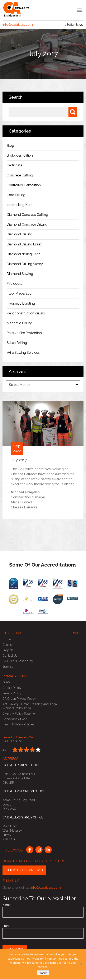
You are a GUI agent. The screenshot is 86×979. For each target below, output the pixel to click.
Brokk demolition (20, 155)
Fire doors (14, 284)
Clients (7, 644)
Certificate (14, 165)
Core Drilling (16, 195)
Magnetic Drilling (19, 323)
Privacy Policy (12, 693)
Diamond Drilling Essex (24, 244)
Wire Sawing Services (23, 353)
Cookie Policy (12, 687)
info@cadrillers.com (18, 25)
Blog (10, 146)
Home (7, 639)
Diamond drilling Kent (24, 254)
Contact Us (10, 655)
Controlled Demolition (24, 185)
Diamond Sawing (20, 274)
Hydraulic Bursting (21, 303)
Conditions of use (15, 719)
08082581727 (73, 25)
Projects (8, 650)
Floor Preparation (20, 293)
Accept (43, 972)
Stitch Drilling (17, 343)
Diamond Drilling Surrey (25, 264)
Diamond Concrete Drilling (27, 224)
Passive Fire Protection (24, 333)
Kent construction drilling (26, 313)
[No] (81, 964)
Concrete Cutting (20, 175)
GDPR (6, 682)
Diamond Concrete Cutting (27, 215)
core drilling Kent (20, 205)
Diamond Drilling (19, 234)
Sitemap (8, 666)
